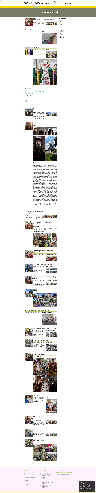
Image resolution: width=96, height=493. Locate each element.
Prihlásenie (70, 3)
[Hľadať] (71, 1)
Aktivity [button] (35, 7)
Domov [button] (26, 7)
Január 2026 (61, 22)
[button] (65, 3)
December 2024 (62, 29)
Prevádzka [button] (41, 7)
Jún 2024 (61, 32)
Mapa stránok (27, 480)
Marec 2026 (61, 21)
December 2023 (62, 37)
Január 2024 (61, 36)
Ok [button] (93, 490)
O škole (27, 481)
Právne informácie (28, 476)
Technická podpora (28, 473)
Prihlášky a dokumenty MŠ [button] (60, 7)
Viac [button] (68, 7)
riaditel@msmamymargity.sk (45, 487)
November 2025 (62, 23)
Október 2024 (61, 31)
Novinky (27, 484)
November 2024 (62, 30)
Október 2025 (61, 24)
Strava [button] (47, 7)
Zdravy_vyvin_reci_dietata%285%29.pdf (31, 104)
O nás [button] (30, 7)
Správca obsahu (28, 471)
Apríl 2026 (61, 20)
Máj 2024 (61, 33)
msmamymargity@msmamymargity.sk (46, 473)
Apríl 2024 (61, 34)
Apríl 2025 (61, 27)
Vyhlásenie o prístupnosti (29, 474)
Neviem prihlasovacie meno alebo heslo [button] (63, 474)
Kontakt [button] (51, 7)
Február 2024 (61, 35)
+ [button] (62, 3)
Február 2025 (61, 28)
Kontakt (27, 483)
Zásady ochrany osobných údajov (30, 477)
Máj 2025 (61, 26)
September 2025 (62, 25)
